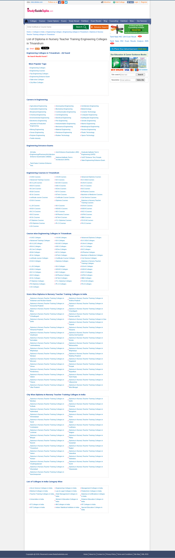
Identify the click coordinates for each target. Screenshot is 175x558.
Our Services (142, 21)
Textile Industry (35, 138)
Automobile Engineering (38, 109)
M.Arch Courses (86, 206)
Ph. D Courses (61, 223)
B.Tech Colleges (61, 255)
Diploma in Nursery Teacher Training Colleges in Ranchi (47, 442)
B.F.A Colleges (61, 252)
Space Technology (87, 135)
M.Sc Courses (35, 217)
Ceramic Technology (88, 112)
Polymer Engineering (37, 135)
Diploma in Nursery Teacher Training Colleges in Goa (87, 319)
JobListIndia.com (37, 2)
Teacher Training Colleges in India (42, 494)
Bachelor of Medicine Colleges (92, 255)
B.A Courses (60, 180)
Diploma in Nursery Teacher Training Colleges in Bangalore (86, 410)
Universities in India (37, 499)
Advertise (107, 2)
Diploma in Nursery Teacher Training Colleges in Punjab (86, 365)
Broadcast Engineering (38, 112)
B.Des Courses (61, 189)
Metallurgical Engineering (90, 126)
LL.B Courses (35, 206)
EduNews (84, 21)
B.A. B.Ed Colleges (88, 240)
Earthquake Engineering (89, 118)
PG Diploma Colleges (37, 284)
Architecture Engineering (90, 106)
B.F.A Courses (61, 192)
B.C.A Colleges (86, 246)
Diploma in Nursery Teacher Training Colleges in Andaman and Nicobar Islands (47, 299)
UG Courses (34, 226)
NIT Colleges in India (37, 507)
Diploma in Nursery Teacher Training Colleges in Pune (86, 416)
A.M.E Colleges (35, 238)
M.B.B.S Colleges (62, 269)
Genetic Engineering (88, 121)
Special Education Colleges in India (91, 509)
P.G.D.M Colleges (87, 281)
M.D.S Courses (86, 211)
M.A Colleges (60, 266)
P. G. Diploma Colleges (64, 281)
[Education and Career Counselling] (129, 26)
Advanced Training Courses (40, 180)
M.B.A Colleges (35, 269)
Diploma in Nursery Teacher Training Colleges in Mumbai (47, 400)
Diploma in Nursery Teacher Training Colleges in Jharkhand (47, 334)
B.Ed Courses (35, 192)
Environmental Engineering (39, 118)
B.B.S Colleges (61, 246)
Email (32, 49)
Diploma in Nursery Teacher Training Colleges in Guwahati (86, 442)
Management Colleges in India (92, 488)
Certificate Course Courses (65, 197)
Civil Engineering (62, 115)
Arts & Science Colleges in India (41, 488)
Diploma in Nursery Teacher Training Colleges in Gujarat (86, 323)
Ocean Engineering (37, 132)
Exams (63, 21)
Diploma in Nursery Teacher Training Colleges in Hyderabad (47, 410)
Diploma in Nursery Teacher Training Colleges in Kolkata (47, 405)
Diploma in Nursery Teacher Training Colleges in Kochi (86, 463)
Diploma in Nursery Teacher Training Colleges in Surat (47, 421)
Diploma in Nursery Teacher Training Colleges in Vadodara (86, 457)
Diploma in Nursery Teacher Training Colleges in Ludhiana (86, 426)
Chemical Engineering (38, 115)
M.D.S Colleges (86, 272)
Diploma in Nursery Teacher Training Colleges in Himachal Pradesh (47, 329)
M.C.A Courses (35, 211)
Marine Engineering (88, 124)
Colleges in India (39, 32)
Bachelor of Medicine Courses (91, 194)
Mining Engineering (37, 129)
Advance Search (101, 27)
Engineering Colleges (54, 32)
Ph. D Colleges (61, 284)
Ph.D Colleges (86, 284)
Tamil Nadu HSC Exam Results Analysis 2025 (129, 41)
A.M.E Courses (35, 177)
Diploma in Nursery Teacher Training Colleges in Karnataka (47, 339)
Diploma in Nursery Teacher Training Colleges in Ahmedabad (47, 416)
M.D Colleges (60, 272)
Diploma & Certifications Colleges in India (93, 495)
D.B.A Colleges (35, 261)
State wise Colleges (37, 79)
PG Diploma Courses (37, 223)
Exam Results (96, 21)
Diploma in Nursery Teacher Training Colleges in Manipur (47, 355)
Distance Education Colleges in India (92, 500)
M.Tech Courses (61, 217)
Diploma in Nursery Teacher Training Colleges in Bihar (47, 310)
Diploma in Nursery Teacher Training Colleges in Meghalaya (47, 349)
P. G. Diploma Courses (63, 220)
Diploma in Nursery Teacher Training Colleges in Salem (47, 452)
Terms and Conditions (124, 554)
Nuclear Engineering (88, 129)
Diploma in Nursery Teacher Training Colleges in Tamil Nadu (86, 376)
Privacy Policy (111, 554)
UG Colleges (34, 287)
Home (29, 32)
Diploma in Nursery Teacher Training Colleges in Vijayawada (86, 468)
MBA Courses (86, 217)
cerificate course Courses (39, 197)
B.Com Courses (35, 189)
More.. (132, 21)
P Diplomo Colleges (37, 281)
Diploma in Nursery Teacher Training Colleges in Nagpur (86, 431)
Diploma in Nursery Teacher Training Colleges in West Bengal (86, 386)
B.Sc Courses (35, 194)
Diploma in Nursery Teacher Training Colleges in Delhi (47, 320)
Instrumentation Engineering (65, 124)
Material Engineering (63, 129)
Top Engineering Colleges (39, 74)
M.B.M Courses (86, 209)
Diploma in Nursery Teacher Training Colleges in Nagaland (86, 360)
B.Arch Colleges (87, 243)
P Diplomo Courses (37, 220)
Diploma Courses (62, 200)
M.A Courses (60, 206)
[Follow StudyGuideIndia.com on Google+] (62, 2)
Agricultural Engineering (38, 106)
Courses (42, 21)
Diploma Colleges (62, 261)
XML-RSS (144, 554)
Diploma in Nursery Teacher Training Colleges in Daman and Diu (86, 315)
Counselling (114, 21)
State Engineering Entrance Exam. (93, 160)
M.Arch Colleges (87, 266)
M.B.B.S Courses (62, 209)
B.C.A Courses (86, 186)
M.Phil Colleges (86, 275)
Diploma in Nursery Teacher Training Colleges (91, 262)
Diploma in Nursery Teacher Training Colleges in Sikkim (47, 376)
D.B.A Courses (35, 200)
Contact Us (101, 554)
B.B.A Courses (35, 186)
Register (144, 2)
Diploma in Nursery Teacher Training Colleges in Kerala (86, 339)
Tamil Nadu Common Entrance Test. (41, 164)
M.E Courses (34, 214)
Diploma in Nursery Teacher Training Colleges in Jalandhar (86, 452)
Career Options (53, 21)
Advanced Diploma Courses (91, 177)
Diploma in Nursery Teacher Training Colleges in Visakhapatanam (47, 463)
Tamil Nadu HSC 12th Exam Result (123, 37)
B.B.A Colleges (35, 246)
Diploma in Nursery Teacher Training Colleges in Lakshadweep (47, 344)
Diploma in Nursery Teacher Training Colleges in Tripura (47, 381)
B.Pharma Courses (88, 192)
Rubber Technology (62, 135)
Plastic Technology (87, 132)
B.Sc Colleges (35, 255)
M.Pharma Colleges (63, 275)
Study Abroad (74, 21)
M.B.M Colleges (86, 269)
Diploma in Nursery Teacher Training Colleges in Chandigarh (86, 310)
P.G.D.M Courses (87, 220)
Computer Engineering (89, 115)
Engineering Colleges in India (66, 488)
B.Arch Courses (86, 183)
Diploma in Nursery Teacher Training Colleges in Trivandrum (47, 447)
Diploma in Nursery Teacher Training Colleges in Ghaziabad (47, 468)
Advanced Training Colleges (40, 240)
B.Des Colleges (61, 249)
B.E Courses (85, 189)
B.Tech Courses (61, 194)
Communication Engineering (66, 112)
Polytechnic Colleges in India (91, 491)
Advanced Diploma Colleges (91, 238)
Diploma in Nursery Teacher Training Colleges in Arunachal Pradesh (47, 305)
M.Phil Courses (86, 214)
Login (136, 2)
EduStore (124, 21)
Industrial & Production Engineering (38, 125)
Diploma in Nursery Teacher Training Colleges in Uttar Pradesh (47, 386)
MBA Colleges (86, 278)
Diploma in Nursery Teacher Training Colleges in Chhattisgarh (47, 315)
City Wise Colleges (36, 82)
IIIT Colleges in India (88, 504)
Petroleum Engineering (64, 132)
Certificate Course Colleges (65, 258)
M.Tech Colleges (61, 278)
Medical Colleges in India (39, 491)
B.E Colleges (85, 249)
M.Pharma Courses (62, 214)
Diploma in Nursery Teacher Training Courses (91, 202)
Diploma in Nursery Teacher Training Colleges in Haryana (86, 329)
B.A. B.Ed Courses (87, 180)
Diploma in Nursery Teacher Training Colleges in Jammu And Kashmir (86, 334)
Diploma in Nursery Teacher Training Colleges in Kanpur (47, 457)
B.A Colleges (60, 240)
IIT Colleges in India (37, 504)
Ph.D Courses (86, 223)
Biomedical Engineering (64, 109)
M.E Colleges (34, 275)
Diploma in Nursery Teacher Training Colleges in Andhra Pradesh (86, 299)
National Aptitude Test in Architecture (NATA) (64, 158)
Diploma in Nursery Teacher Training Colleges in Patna (86, 436)
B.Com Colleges (36, 249)
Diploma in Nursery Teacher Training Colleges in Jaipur (86, 421)
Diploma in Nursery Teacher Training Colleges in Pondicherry (47, 370)
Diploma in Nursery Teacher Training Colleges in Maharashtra (86, 344)
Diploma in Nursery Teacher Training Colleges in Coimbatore (47, 426)
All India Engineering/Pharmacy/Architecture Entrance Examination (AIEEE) (42, 154)
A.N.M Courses (61, 177)
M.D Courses (60, 211)
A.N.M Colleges (61, 238)
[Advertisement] (101, 11)
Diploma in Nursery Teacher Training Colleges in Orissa (47, 365)
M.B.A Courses (35, 209)
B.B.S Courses (61, 186)
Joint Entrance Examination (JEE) (67, 152)
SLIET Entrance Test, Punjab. (91, 157)
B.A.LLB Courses (36, 183)
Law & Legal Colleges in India (66, 491)
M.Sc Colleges (35, 278)
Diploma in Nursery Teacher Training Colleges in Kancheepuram (47, 473)
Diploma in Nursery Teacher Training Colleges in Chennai (86, 405)
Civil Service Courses (88, 197)
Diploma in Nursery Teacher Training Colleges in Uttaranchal (86, 381)
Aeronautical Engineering (65, 106)
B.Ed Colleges (35, 252)
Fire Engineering (61, 121)
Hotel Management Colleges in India (66, 495)
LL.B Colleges (35, 266)
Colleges (33, 21)
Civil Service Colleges (89, 258)
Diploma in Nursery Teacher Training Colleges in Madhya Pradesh (86, 355)
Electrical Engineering (63, 118)
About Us (92, 554)
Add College (120, 2)
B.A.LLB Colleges (36, 243)
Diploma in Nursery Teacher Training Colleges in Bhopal (47, 436)
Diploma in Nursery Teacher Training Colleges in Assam (86, 305)
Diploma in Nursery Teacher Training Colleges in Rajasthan (86, 370)
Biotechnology (86, 109)
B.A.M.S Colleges (62, 243)
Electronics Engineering (38, 121)
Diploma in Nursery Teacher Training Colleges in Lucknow (47, 431)
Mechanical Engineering (64, 126)
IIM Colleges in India (63, 504)
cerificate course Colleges (39, 258)
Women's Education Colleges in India (67, 500)
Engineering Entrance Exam (40, 77)
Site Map (137, 554)
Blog (105, 21)
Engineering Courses (37, 71)
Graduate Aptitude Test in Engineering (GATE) (90, 153)
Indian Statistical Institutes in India (67, 507)
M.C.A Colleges (35, 272)
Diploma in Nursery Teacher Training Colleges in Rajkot (86, 447)
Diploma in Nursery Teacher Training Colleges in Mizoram (47, 360)
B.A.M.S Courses (62, 183)
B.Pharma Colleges (88, 252)
